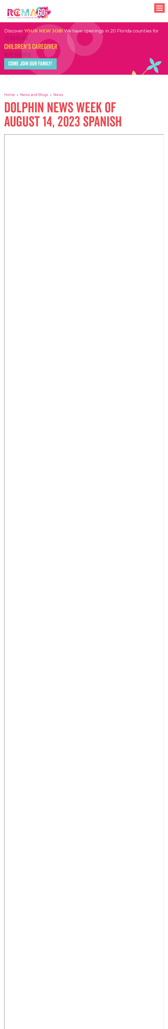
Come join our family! (30, 63)
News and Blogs (34, 95)
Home (9, 95)
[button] (159, 8)
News (58, 95)
